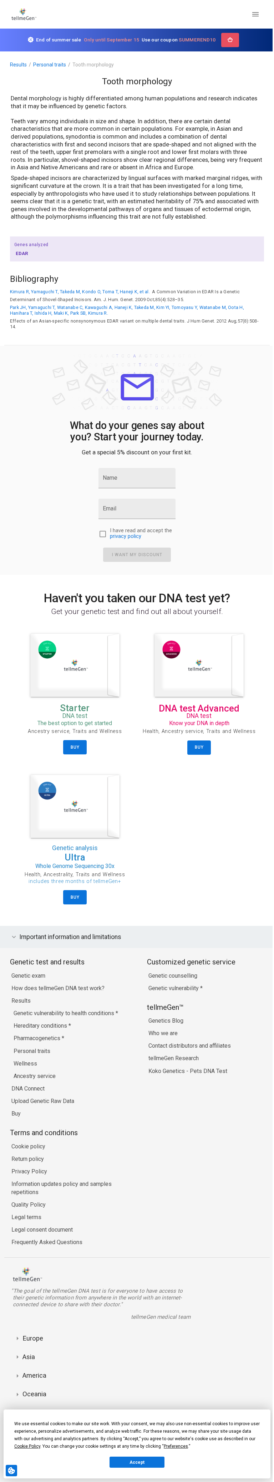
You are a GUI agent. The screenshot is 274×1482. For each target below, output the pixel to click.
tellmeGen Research (172, 1058)
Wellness (25, 1063)
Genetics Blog (164, 1020)
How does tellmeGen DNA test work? (58, 988)
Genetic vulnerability (172, 988)
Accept (137, 1462)
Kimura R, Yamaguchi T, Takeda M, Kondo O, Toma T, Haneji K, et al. (80, 291)
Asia (28, 1357)
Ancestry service (35, 1076)
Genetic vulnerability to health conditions (65, 1013)
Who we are (161, 1033)
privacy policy (125, 537)
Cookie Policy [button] (27, 1446)
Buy (16, 1113)
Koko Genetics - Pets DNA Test (186, 1071)
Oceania (34, 1394)
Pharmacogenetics (38, 1038)
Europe (32, 1338)
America (34, 1375)
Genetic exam (28, 975)
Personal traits (49, 65)
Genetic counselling (171, 975)
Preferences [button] (176, 1446)
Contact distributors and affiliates (188, 1045)
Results (18, 65)
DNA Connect (28, 1088)
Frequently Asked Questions (46, 1242)
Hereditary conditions (41, 1025)
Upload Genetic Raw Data (42, 1101)
